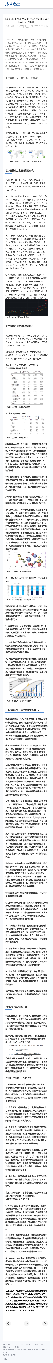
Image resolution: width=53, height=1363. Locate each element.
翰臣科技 (14, 1355)
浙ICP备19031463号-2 (11, 1347)
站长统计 (6, 1352)
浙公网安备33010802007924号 (14, 1350)
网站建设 (6, 1355)
